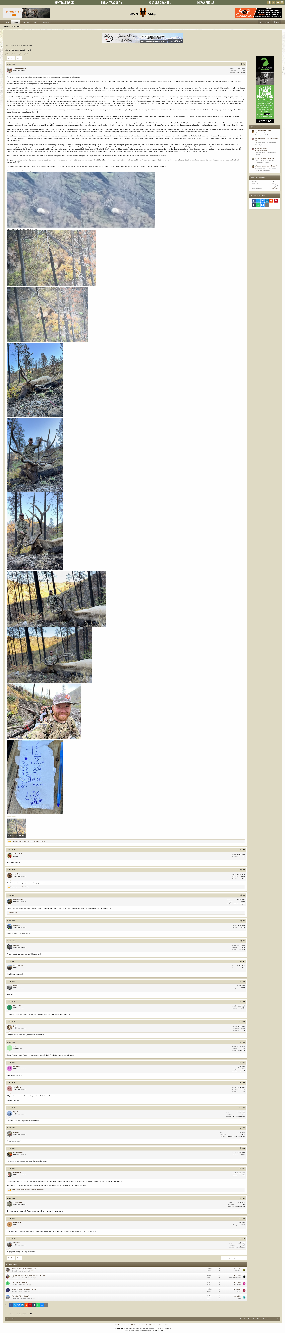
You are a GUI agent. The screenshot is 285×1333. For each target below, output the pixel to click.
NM (244, 1030)
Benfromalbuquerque (235, 1277)
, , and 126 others (29, 841)
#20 (243, 1238)
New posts (7, 26)
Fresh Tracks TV (142, 1325)
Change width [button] (11, 1319)
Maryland (242, 1071)
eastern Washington (239, 904)
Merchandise (153, 1325)
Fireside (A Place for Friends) (263, 135)
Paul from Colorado (235, 1284)
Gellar (239, 1298)
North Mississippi (240, 1206)
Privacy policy (261, 1319)
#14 (243, 1107)
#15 (243, 1128)
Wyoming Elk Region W (20, 1296)
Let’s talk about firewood (263, 131)
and (19, 887)
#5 (244, 921)
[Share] (240, 64)
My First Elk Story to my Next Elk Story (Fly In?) (28, 1276)
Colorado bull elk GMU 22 (21, 1283)
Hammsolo (15, 1278)
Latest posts (258, 127)
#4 (244, 895)
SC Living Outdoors (11, 54)
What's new (25, 22)
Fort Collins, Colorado (238, 1116)
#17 (243, 1168)
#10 (243, 1021)
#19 (243, 1218)
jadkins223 (15, 1291)
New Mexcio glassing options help (24, 1289)
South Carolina (240, 72)
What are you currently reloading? (266, 166)
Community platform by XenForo (130, 1328)
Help (268, 1319)
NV (244, 1091)
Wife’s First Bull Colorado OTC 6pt (24, 1269)
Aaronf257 (15, 1285)
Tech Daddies (167, 1328)
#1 (244, 64)
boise (243, 878)
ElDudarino (15, 1271)
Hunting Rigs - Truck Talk (262, 162)
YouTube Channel (164, 1325)
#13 (243, 1083)
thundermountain (17, 1298)
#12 (243, 1062)
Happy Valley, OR (240, 1247)
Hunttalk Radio (131, 1325)
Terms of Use (251, 1319)
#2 (244, 849)
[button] (30, 22)
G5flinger (275, 188)
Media (36, 22)
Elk (29, 1271)
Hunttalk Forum (120, 1325)
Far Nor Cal (241, 1050)
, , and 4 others (28, 1189)
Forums (15, 22)
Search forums (16, 26)
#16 (243, 1148)
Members (46, 22)
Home (7, 22)
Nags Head (242, 949)
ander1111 (238, 1270)
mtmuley (238, 1291)
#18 (243, 1198)
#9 (244, 1001)
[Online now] (10, 929)
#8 (244, 981)
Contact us (243, 1319)
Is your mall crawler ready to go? (265, 158)
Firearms (257, 154)
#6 (244, 941)
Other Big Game (259, 145)
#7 (244, 961)
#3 (244, 870)
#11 (243, 1042)
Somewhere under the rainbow (235, 1136)
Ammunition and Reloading (263, 170)
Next (18, 58)
